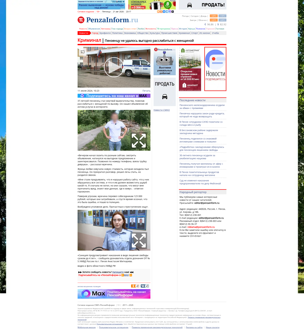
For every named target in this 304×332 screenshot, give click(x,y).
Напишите (118, 272)
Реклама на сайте (194, 327)
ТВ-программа (163, 28)
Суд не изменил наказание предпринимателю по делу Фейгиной (200, 182)
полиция (97, 286)
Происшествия (169, 32)
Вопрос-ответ (130, 28)
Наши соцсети (212, 327)
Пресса (174, 28)
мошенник (88, 286)
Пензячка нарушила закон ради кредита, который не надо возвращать (202, 115)
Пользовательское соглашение (113, 327)
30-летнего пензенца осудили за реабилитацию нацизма (197, 157)
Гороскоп (210, 28)
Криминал (184, 32)
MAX (126, 275)
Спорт (194, 32)
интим (80, 286)
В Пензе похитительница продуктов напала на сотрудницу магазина (199, 174)
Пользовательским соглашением (110, 324)
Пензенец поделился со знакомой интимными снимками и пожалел (198, 140)
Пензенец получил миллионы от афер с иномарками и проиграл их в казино (201, 165)
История (183, 28)
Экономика (130, 32)
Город (95, 32)
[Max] (114, 96)
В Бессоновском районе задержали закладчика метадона (199, 132)
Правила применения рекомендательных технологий (157, 327)
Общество (142, 32)
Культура (155, 32)
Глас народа (117, 28)
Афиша (191, 28)
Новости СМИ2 (162, 109)
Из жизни (205, 32)
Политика (117, 32)
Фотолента (151, 28)
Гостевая (220, 28)
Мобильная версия (87, 327)
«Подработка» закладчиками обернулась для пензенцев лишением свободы (202, 148)
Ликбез (141, 28)
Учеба (215, 32)
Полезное (200, 28)
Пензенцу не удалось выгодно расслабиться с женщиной (149, 40)
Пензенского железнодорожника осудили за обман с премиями (202, 107)
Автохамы (106, 28)
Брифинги (105, 32)
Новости (83, 28)
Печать (146, 90)
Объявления (94, 28)
